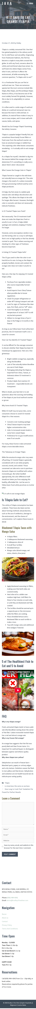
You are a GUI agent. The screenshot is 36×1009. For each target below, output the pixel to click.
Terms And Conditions (10, 929)
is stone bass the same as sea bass (17, 786)
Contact (5, 921)
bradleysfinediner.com (20, 900)
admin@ (9, 900)
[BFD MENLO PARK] (7, 3)
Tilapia (7, 783)
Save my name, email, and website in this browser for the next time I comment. (18, 846)
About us (5, 918)
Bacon (4, 914)
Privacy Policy (7, 925)
